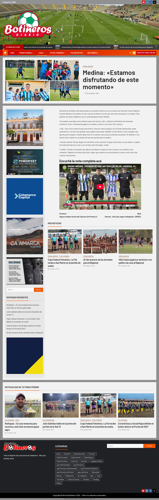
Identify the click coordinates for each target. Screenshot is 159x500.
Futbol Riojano (88, 457)
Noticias (59, 476)
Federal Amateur (88, 66)
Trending (96, 479)
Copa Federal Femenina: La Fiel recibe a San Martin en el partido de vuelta (64, 262)
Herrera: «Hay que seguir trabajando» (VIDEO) (123, 215)
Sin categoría (82, 476)
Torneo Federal (25, 53)
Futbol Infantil (75, 457)
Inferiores (74, 461)
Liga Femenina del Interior (65, 472)
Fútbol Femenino (57, 53)
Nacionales (95, 472)
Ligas (41, 53)
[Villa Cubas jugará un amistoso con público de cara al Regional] (136, 241)
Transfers (86, 479)
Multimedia (92, 53)
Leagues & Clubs (96, 461)
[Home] (5, 52)
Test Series (60, 479)
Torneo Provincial (73, 479)
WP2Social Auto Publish (71, 499)
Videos (17, 420)
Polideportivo (77, 53)
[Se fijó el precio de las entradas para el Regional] (100, 241)
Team (99, 476)
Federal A (67, 454)
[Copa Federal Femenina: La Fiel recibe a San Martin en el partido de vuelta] (65, 241)
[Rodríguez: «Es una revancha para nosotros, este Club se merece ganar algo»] (23, 405)
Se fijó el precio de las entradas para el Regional (106, 47)
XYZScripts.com (90, 499)
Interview (84, 461)
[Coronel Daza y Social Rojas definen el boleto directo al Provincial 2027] (136, 405)
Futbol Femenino (62, 457)
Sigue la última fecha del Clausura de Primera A (78, 215)
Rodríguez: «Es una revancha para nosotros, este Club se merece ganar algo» (22, 426)
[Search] (130, 53)
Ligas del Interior (82, 472)
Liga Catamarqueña (48, 420)
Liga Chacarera (9, 420)
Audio (58, 454)
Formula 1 (92, 454)
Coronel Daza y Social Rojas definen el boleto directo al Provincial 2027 (56, 47)
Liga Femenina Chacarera (89, 468)
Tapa (12, 53)
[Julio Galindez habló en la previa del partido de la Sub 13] (61, 405)
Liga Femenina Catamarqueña (66, 468)
